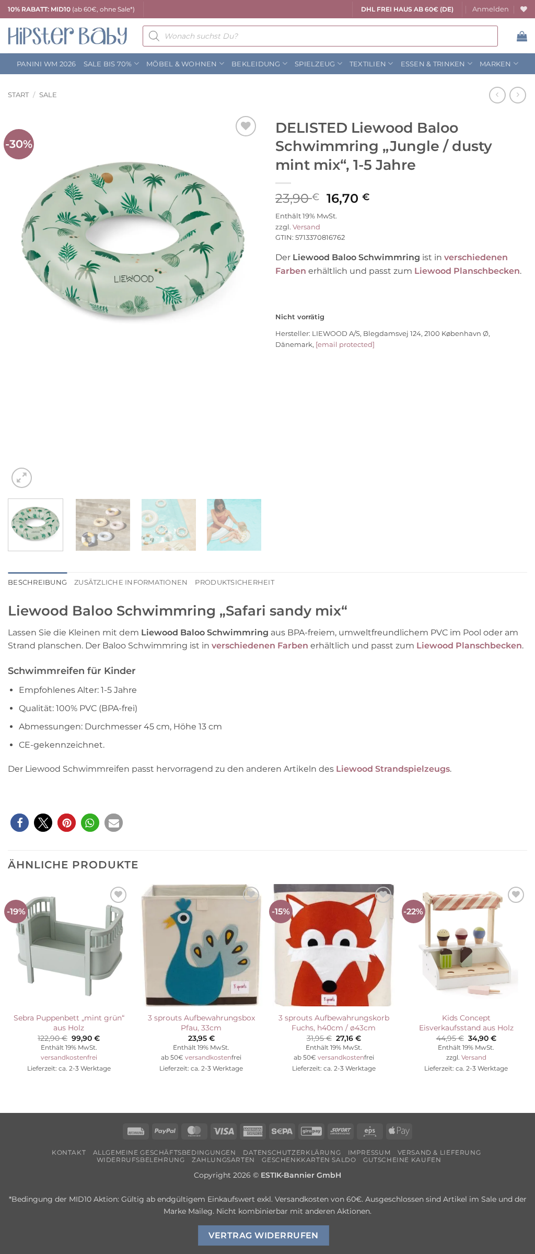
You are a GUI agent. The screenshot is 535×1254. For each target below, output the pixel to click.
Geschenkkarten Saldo (309, 1160)
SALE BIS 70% (108, 64)
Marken (495, 64)
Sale (48, 95)
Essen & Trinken (433, 64)
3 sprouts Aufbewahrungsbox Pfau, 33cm (201, 1022)
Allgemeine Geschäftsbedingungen (164, 1152)
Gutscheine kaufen (402, 1160)
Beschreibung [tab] (37, 582)
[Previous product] (517, 95)
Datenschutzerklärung (292, 1152)
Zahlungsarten (223, 1160)
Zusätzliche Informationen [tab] (131, 582)
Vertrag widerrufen (263, 1235)
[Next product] (497, 95)
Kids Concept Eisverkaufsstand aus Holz (466, 1022)
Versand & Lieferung (439, 1152)
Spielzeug (315, 64)
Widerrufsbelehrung (141, 1160)
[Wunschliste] (523, 9)
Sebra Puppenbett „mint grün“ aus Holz (69, 1022)
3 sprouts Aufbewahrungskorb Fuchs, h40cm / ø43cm (333, 1022)
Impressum (369, 1152)
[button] (490, 9)
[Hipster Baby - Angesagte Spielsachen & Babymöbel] (67, 35)
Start (18, 95)
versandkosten (208, 1057)
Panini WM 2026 (46, 64)
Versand (306, 227)
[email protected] (345, 344)
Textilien (368, 64)
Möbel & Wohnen (181, 64)
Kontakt (69, 1152)
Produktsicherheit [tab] (234, 582)
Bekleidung (256, 64)
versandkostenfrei (69, 1057)
